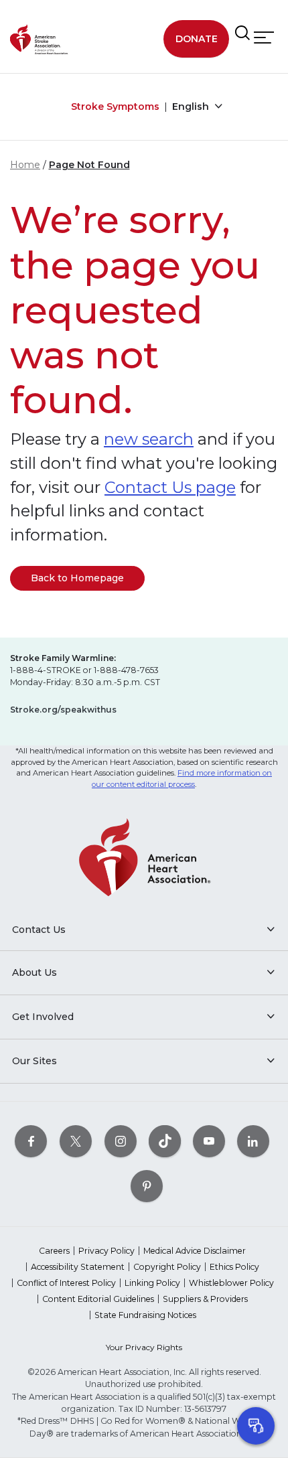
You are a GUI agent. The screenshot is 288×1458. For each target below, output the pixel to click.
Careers (54, 1251)
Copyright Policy (167, 1267)
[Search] (242, 33)
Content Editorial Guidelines (98, 1299)
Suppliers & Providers (205, 1299)
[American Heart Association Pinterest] (146, 1186)
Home (25, 165)
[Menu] (264, 37)
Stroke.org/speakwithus (63, 710)
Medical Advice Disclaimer (194, 1251)
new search (149, 439)
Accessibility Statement (78, 1267)
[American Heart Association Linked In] (253, 1141)
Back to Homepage (77, 578)
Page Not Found (89, 165)
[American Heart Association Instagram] (120, 1141)
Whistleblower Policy (231, 1283)
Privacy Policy (106, 1251)
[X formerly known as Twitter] (76, 1141)
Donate (196, 39)
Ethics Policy (234, 1267)
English (192, 106)
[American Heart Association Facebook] (30, 1141)
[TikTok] (164, 1141)
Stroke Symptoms (115, 106)
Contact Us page (170, 487)
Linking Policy (152, 1283)
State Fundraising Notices (145, 1315)
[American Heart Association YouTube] (209, 1141)
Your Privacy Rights (144, 1347)
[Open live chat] (256, 1426)
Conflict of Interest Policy (66, 1283)
